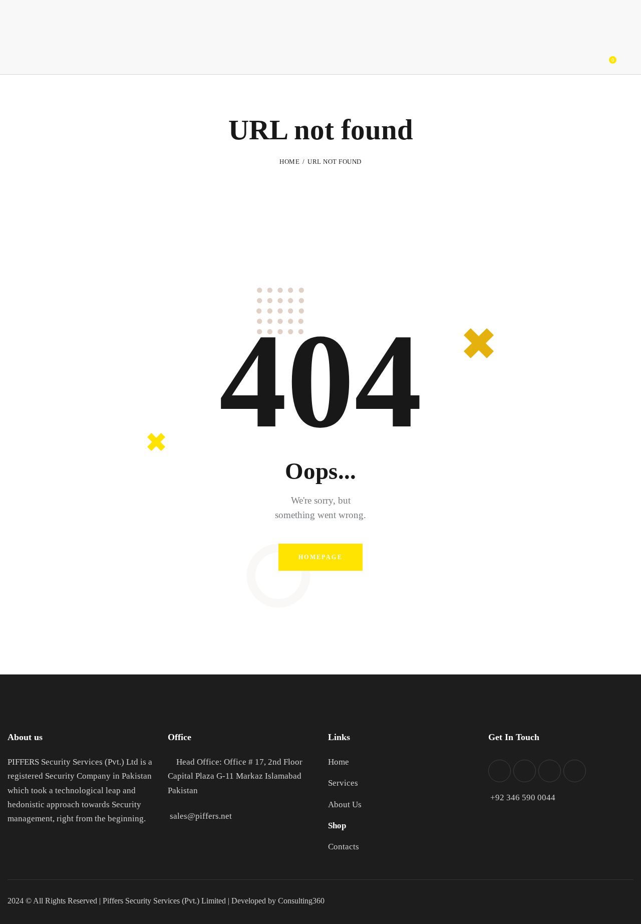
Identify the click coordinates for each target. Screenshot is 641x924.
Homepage (320, 557)
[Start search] (634, 56)
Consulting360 (300, 900)
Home (289, 161)
